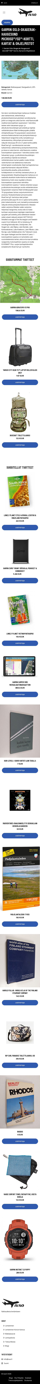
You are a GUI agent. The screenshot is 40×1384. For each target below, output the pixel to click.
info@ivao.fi (34, 3)
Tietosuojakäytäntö (15, 1380)
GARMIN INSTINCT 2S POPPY (20, 1269)
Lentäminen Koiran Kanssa (15, 1330)
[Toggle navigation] (4, 12)
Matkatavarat (10, 1334)
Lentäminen (9, 1326)
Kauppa (7, 22)
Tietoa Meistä (10, 1342)
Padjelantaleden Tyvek (20, 914)
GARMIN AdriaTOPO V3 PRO (20, 307)
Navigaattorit (26, 87)
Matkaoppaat (16, 87)
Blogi (7, 1346)
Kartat (9, 89)
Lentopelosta (10, 1338)
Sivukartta (28, 1380)
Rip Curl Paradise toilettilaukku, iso (20, 1055)
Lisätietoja (20, 105)
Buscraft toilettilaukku (20, 435)
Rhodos (20, 1131)
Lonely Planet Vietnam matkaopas (20, 633)
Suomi (5, 3)
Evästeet (28, 1378)
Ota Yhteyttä (18, 1378)
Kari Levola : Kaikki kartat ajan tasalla (20, 760)
